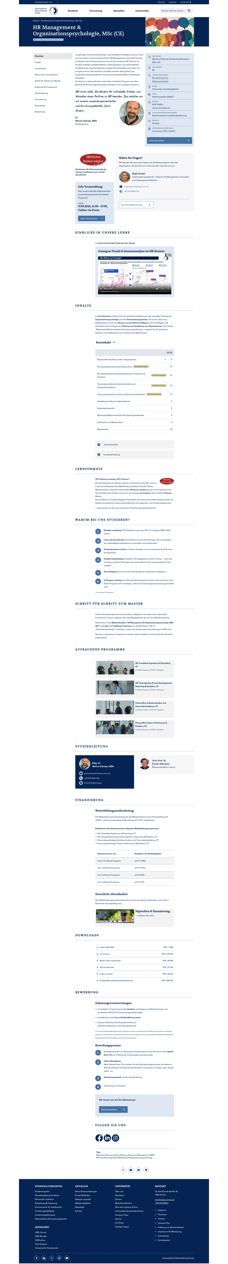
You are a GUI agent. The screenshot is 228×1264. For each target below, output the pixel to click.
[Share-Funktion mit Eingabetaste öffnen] (123, 1170)
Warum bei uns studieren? (46, 74)
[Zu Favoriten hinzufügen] (146, 1170)
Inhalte (38, 62)
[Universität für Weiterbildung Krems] (47, 10)
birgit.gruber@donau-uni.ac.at (136, 187)
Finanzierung (40, 99)
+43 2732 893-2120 (131, 191)
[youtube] (66, 1258)
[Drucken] (138, 1170)
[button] (134, 947)
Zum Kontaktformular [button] (132, 204)
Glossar (171, 2)
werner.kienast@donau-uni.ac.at (97, 773)
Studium (73, 10)
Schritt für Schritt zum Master (48, 81)
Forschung (96, 10)
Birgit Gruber (138, 173)
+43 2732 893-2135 (91, 778)
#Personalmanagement (106, 1157)
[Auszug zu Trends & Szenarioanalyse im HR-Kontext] (134, 273)
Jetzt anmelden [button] (156, 140)
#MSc (152, 1155)
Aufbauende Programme (46, 87)
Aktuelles (119, 10)
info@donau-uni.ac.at (164, 1199)
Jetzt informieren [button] (88, 218)
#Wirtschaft (123, 1157)
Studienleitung (41, 93)
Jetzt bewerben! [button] (109, 1109)
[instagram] (59, 1258)
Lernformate (40, 68)
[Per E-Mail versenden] (130, 1170)
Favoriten (183, 2)
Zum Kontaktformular (93, 783)
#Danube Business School (108, 1155)
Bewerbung (40, 111)
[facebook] (36, 1258)
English (161, 2)
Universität (142, 10)
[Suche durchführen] (189, 11)
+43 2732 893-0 (161, 1203)
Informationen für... (44, 2)
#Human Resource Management (134, 1155)
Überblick (39, 56)
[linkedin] (44, 1258)
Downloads (40, 105)
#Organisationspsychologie (140, 1157)
